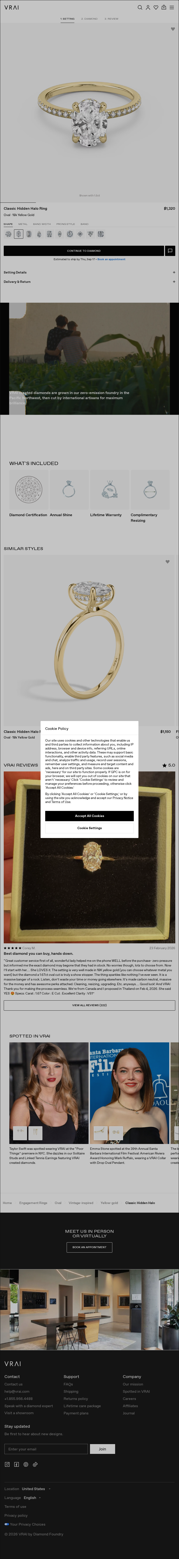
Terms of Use (60, 801)
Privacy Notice (123, 797)
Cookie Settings (89, 828)
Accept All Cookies (89, 815)
